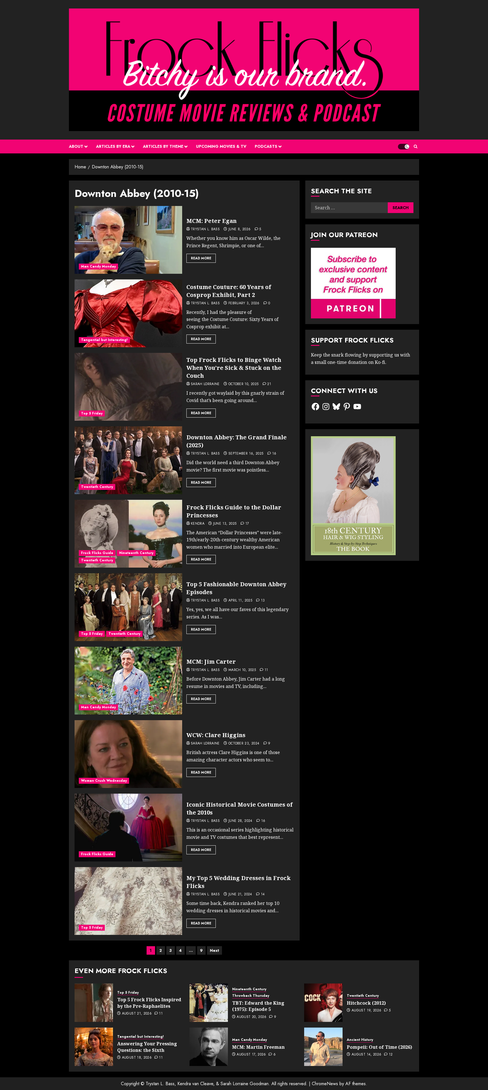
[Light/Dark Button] (403, 146)
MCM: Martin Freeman (258, 1047)
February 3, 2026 (244, 303)
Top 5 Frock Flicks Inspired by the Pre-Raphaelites (149, 1002)
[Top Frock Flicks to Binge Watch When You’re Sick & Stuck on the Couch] (128, 387)
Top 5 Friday (92, 413)
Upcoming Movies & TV (221, 146)
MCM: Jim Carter (211, 661)
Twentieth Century (97, 486)
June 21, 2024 (240, 894)
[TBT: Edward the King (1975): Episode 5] (208, 1002)
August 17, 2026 (251, 1054)
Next (214, 950)
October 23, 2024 (244, 743)
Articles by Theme (163, 146)
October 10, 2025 (243, 384)
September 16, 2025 (245, 453)
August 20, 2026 (251, 1017)
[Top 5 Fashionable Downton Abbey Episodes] (128, 607)
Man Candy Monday (98, 266)
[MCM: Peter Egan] (128, 240)
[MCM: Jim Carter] (128, 681)
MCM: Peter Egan (211, 221)
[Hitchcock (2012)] (323, 1002)
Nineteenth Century (136, 552)
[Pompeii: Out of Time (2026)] (323, 1047)
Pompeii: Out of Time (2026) (379, 1047)
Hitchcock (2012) (366, 1003)
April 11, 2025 (240, 600)
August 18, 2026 (137, 1058)
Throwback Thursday (250, 995)
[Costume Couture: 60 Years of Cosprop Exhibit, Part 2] (128, 313)
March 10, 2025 (242, 670)
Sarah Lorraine (205, 384)
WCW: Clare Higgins (215, 735)
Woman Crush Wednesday (104, 780)
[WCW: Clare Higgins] (128, 754)
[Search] (415, 146)
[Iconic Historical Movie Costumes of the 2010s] (128, 827)
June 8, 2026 (239, 229)
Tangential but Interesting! (104, 339)
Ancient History (360, 1039)
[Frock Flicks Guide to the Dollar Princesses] (128, 534)
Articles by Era (113, 146)
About (76, 146)
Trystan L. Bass (205, 229)
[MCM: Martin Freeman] (208, 1047)
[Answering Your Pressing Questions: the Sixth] (94, 1047)
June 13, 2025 (225, 524)
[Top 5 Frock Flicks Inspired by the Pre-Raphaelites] (94, 1002)
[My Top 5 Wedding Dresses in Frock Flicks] (128, 901)
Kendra (197, 524)
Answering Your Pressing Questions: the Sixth (147, 1047)
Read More (201, 258)
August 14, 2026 (366, 1054)
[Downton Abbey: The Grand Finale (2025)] (128, 460)
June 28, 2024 (240, 821)
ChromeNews (325, 1083)
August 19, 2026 (366, 1010)
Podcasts (266, 146)
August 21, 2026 (137, 1013)
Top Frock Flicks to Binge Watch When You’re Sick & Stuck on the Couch (233, 367)
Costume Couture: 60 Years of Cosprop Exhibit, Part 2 (228, 291)
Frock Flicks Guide (97, 552)
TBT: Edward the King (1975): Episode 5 (258, 1006)
